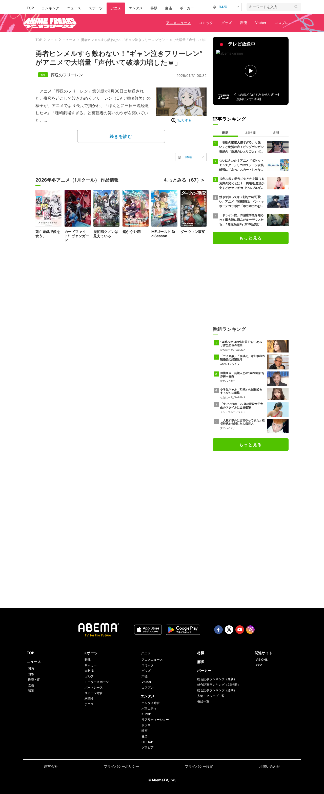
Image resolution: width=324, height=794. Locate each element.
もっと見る (250, 237)
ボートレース (94, 687)
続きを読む (121, 136)
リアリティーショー (155, 719)
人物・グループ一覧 (211, 696)
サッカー (91, 665)
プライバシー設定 (199, 766)
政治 (31, 685)
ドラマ (146, 725)
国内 (31, 668)
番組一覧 (203, 701)
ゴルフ (89, 676)
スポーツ (96, 8)
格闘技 (89, 698)
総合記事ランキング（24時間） (218, 685)
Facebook (218, 629)
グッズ (226, 22)
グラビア (147, 747)
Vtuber (260, 22)
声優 (243, 22)
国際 (31, 674)
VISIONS (262, 659)
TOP (30, 8)
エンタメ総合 (150, 703)
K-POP (146, 714)
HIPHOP (147, 742)
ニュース (74, 8)
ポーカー (187, 8)
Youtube (239, 629)
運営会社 (51, 766)
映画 (144, 731)
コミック (206, 22)
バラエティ (149, 708)
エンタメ (136, 8)
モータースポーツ (97, 682)
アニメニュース (178, 22)
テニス (89, 704)
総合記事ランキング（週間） (217, 690)
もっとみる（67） (182, 180)
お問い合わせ (269, 766)
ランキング (50, 8)
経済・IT (34, 679)
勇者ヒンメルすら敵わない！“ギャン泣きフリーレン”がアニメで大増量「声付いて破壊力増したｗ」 (154, 40)
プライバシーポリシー (121, 766)
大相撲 (89, 671)
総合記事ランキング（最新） (217, 679)
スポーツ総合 (94, 693)
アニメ (115, 8)
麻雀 (168, 8)
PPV (259, 665)
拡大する (184, 120)
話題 (31, 691)
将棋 (153, 8)
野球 (88, 659)
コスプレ (281, 22)
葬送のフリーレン (67, 75)
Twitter (229, 629)
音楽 (144, 736)
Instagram (250, 629)
